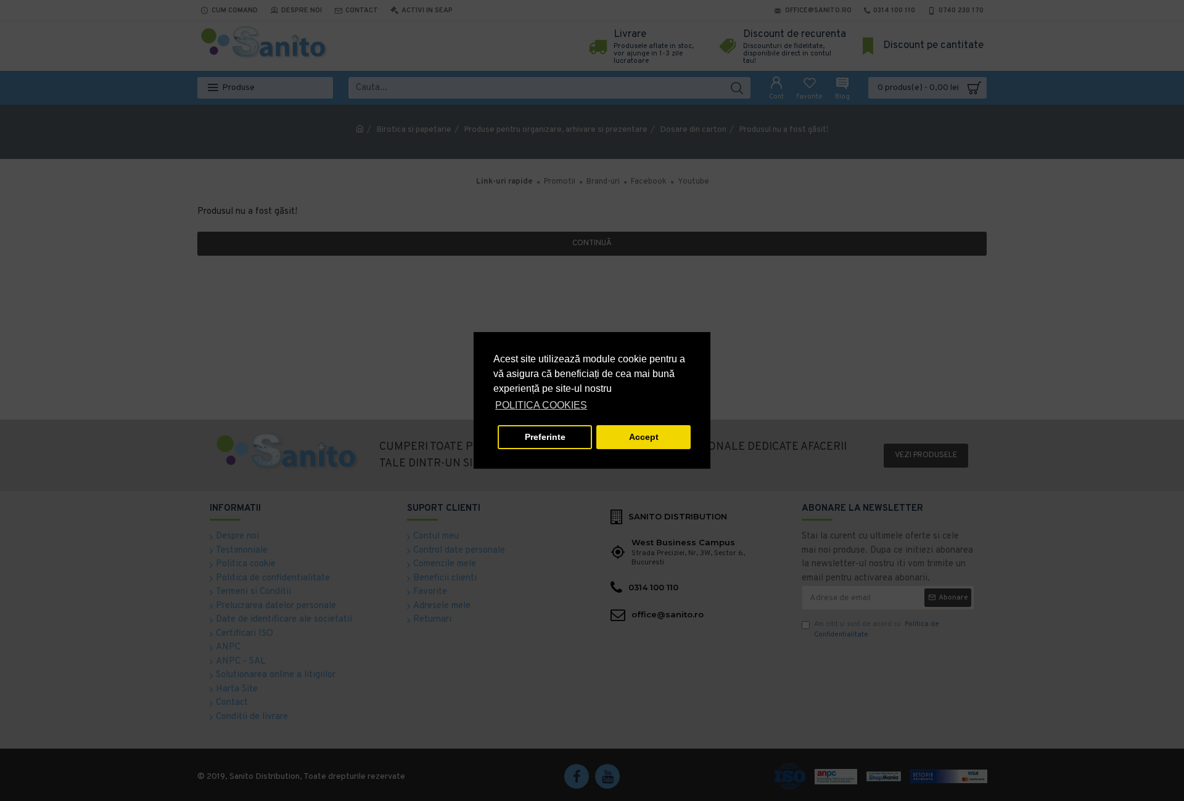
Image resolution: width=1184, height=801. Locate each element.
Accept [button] (644, 437)
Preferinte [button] (545, 437)
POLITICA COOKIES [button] (541, 405)
